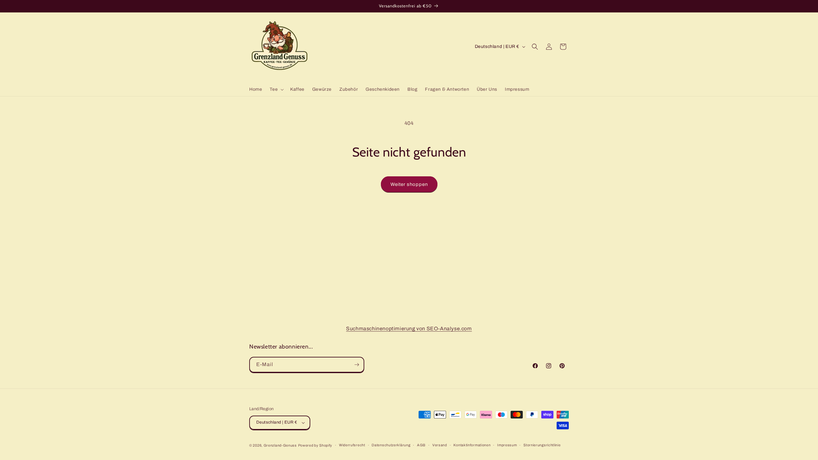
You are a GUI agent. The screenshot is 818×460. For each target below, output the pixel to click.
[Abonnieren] (357, 364)
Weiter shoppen (409, 184)
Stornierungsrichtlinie (541, 445)
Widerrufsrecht (352, 445)
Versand (439, 445)
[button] (276, 89)
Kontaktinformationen (471, 445)
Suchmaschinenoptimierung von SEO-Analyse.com (409, 328)
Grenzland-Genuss (280, 445)
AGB (421, 445)
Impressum (507, 445)
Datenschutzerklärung (391, 445)
